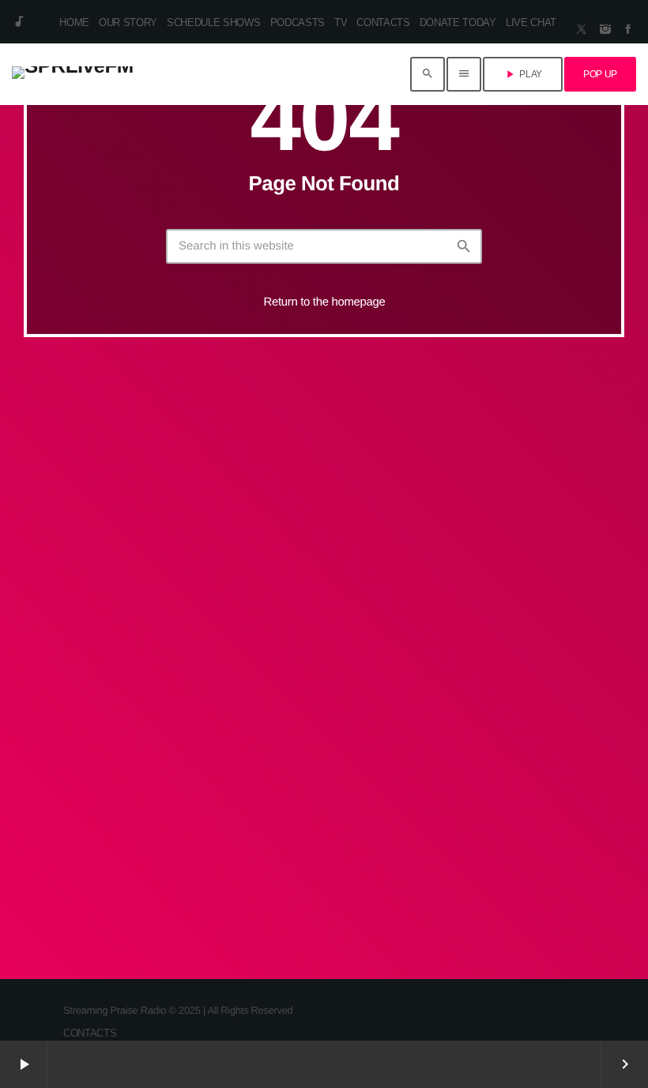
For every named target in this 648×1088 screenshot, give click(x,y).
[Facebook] (628, 30)
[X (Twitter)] (582, 30)
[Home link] (73, 74)
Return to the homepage (325, 302)
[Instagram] (605, 30)
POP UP (600, 74)
